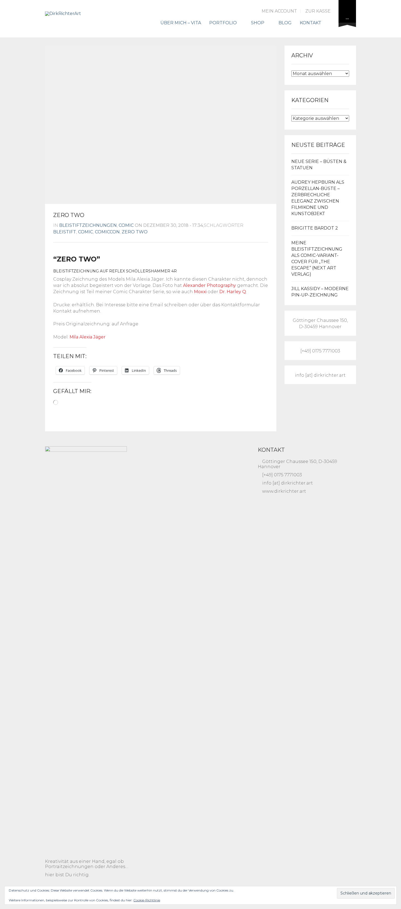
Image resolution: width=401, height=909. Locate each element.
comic (126, 225)
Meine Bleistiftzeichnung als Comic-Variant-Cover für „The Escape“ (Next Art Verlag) (316, 258)
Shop (257, 22)
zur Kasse (318, 11)
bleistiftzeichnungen (88, 225)
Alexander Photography (209, 285)
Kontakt (310, 22)
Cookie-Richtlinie (146, 900)
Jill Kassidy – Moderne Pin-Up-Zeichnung (320, 292)
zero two (135, 231)
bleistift (64, 231)
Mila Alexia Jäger (88, 337)
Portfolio (223, 22)
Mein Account (279, 11)
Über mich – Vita (180, 22)
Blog (285, 22)
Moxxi (200, 291)
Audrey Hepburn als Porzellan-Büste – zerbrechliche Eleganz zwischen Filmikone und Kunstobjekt (317, 198)
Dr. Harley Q (232, 291)
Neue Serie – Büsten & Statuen (318, 164)
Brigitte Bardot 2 (314, 228)
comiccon (107, 231)
